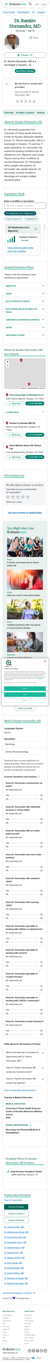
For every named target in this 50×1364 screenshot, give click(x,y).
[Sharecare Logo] (18, 4)
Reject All (25, 688)
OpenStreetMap (32, 388)
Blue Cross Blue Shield (18, 301)
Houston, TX (26, 55)
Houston (41, 12)
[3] (26, 100)
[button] (38, 776)
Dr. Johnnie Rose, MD (14, 1226)
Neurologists (23, 12)
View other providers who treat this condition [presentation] (20, 249)
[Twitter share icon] (41, 1351)
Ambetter (11, 286)
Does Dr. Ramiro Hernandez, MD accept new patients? (21, 1080)
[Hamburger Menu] (7, 4)
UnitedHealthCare (15, 335)
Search (30, 4)
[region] (25, 682)
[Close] (45, 661)
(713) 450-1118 (36, 457)
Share (35, 37)
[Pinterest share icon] (45, 1351)
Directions (16, 403)
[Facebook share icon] (30, 1351)
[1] (17, 100)
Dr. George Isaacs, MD (14, 1247)
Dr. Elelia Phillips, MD (14, 1273)
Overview (8, 112)
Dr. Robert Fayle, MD (13, 1252)
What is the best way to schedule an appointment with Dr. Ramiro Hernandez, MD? (22, 1056)
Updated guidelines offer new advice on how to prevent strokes (23, 626)
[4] (30, 100)
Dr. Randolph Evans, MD (15, 1242)
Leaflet (23, 388)
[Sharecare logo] (25, 1349)
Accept (25, 694)
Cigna (9, 293)
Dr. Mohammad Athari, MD (16, 1283)
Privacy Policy (40, 678)
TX (33, 12)
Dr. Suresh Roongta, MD (15, 1237)
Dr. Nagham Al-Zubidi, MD (16, 1278)
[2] (21, 100)
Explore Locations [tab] (16, 1213)
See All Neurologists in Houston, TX (19, 1292)
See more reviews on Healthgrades (25, 512)
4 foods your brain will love (19, 657)
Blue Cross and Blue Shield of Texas (21, 310)
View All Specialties (13, 1200)
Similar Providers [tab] (16, 1206)
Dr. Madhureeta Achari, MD (16, 1232)
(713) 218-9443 (36, 434)
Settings (25, 700)
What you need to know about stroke (23, 595)
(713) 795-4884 (36, 403)
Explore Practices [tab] (16, 1220)
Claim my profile (25, 708)
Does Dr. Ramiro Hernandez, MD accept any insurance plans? (21, 1069)
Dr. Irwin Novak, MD (13, 1262)
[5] (34, 100)
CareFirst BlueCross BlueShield (23, 319)
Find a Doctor (9, 12)
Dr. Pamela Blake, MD (14, 1267)
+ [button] (7, 361)
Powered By (7, 1298)
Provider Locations (25, 112)
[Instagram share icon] (34, 1351)
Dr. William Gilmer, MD (14, 1257)
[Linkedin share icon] (37, 1351)
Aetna (9, 327)
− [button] (7, 365)
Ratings (41, 112)
